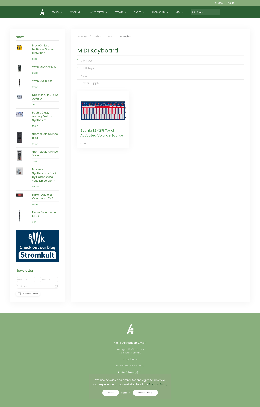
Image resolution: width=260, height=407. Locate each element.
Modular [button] (75, 12)
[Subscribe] (56, 286)
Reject (124, 393)
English (231, 3)
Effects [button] (119, 12)
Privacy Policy (158, 384)
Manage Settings (145, 393)
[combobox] (205, 12)
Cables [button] (137, 12)
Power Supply (90, 83)
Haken (85, 75)
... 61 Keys (87, 60)
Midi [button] (178, 12)
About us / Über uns (126, 372)
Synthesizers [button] (97, 12)
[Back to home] (42, 12)
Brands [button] (56, 12)
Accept (111, 393)
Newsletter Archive (30, 294)
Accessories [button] (159, 12)
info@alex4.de (130, 359)
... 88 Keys (87, 68)
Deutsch (219, 3)
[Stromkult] (37, 245)
